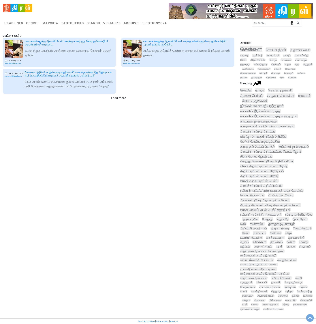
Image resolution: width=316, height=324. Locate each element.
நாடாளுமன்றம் (300, 304)
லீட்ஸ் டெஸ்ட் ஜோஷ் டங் (256, 156)
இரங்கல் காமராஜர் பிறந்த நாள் (262, 106)
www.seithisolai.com (13, 76)
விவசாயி (262, 282)
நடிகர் (279, 246)
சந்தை (286, 304)
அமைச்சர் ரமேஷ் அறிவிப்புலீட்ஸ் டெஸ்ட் (265, 200)
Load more (118, 98)
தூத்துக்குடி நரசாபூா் (281, 224)
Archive (131, 23)
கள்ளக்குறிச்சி (264, 69)
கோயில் (245, 90)
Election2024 (154, 23)
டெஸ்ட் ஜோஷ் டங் (252, 195)
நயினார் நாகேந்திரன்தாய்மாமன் (260, 214)
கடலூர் (288, 64)
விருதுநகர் (307, 64)
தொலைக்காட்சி (265, 295)
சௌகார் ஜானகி (280, 90)
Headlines (13, 23)
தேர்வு (245, 233)
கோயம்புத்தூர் (276, 49)
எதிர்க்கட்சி (259, 242)
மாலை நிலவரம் (263, 246)
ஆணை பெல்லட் (251, 95)
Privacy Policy (162, 321)
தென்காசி (301, 73)
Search (93, 23)
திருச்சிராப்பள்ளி (300, 50)
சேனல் (254, 304)
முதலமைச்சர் (296, 237)
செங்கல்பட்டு (301, 55)
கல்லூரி (246, 300)
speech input (292, 23)
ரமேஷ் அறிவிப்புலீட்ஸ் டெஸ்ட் (259, 181)
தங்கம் (295, 295)
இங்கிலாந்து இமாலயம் (294, 146)
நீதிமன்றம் (276, 242)
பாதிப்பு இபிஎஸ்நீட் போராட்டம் (256, 260)
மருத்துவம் (246, 282)
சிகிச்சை (275, 233)
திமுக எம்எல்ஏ (280, 228)
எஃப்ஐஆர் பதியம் (287, 260)
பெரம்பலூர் (288, 73)
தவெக (291, 242)
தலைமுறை (290, 286)
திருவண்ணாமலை (247, 73)
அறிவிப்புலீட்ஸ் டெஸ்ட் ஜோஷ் (259, 176)
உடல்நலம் (307, 295)
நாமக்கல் (243, 77)
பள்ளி (299, 278)
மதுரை (244, 55)
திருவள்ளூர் (301, 59)
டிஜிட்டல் (245, 246)
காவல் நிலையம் (259, 291)
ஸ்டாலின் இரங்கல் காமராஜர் (260, 111)
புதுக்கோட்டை (248, 69)
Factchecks (73, 23)
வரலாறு (303, 242)
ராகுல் (259, 90)
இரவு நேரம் (300, 219)
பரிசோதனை (275, 300)
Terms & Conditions (146, 321)
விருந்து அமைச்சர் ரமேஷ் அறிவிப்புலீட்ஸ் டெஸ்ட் (270, 205)
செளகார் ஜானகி (270, 304)
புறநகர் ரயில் (250, 219)
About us (174, 321)
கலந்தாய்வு (257, 224)
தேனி (282, 77)
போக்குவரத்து (304, 291)
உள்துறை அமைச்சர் (280, 95)
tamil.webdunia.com (13, 63)
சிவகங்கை (292, 77)
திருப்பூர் (273, 59)
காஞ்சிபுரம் (286, 59)
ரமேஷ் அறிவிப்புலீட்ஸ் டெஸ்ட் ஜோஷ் (263, 166)
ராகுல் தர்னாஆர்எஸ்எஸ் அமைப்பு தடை (262, 251)
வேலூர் (287, 55)
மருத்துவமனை (275, 237)
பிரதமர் (303, 286)
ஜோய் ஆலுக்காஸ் (255, 101)
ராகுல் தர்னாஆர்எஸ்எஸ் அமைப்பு (258, 264)
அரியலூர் (263, 73)
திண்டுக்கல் (273, 55)
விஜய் (288, 233)
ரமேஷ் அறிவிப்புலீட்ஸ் (298, 214)
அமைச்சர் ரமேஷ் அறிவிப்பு (257, 131)
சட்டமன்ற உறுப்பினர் (269, 286)
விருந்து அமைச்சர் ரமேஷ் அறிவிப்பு (263, 136)
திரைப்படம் (259, 233)
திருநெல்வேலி (258, 59)
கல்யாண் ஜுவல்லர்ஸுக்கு (258, 121)
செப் (243, 224)
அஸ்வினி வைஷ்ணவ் (253, 228)
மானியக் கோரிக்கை (273, 309)
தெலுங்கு (276, 291)
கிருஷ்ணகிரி (271, 77)
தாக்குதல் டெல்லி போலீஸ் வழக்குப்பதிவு (267, 126)
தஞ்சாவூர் (245, 64)
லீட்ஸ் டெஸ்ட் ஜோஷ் (280, 195)
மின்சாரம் (283, 295)
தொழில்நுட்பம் (302, 228)
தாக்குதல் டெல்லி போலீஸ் (257, 146)
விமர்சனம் (259, 300)
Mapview (50, 23)
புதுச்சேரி (257, 55)
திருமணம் (305, 246)
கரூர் (297, 64)
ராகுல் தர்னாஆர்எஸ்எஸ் (253, 278)
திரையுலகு (247, 295)
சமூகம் (244, 242)
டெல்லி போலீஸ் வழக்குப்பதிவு (260, 141)
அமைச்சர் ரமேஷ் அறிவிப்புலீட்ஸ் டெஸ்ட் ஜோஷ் (271, 151)
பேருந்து (267, 219)
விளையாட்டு (306, 300)
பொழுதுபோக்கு (293, 282)
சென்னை (251, 49)
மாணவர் (304, 95)
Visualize (112, 23)
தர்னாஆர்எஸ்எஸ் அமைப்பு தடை (258, 269)
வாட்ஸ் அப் (290, 300)
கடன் (244, 304)
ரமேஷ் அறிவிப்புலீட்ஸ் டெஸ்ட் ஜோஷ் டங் (265, 210)
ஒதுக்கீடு (283, 219)
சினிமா (291, 246)
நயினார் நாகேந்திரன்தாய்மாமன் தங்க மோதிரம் (271, 190)
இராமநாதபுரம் (256, 77)
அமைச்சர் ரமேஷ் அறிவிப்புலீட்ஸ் (261, 185)
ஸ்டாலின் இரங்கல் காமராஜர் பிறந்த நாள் (268, 116)
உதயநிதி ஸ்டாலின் (251, 237)
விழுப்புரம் (276, 64)
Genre (31, 23)
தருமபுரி (277, 69)
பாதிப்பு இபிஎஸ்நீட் (281, 278)
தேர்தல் (289, 291)
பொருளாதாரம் (247, 286)
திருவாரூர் (275, 73)
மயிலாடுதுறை (260, 64)
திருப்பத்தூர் (290, 69)
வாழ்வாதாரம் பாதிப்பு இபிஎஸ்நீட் (258, 255)
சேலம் (243, 59)
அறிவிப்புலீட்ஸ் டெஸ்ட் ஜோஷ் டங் (262, 171)
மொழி (243, 291)
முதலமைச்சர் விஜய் (249, 308)
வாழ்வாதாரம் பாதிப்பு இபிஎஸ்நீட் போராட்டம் (264, 273)
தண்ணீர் (276, 282)
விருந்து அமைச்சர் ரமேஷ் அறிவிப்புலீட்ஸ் (267, 161)
